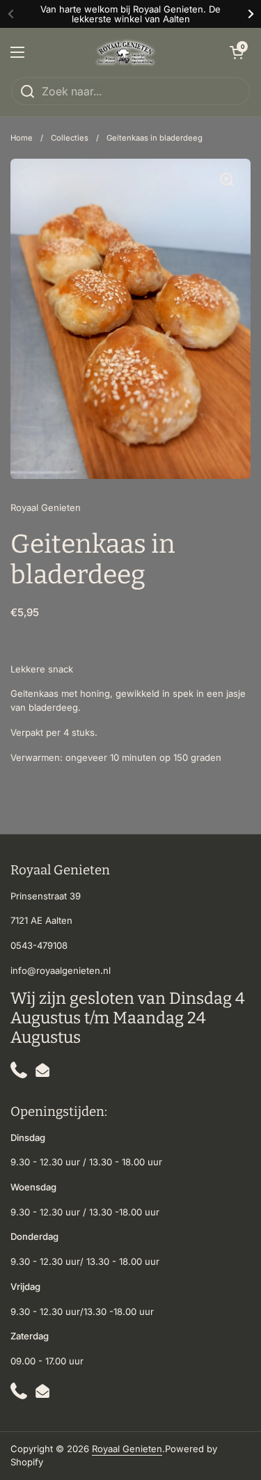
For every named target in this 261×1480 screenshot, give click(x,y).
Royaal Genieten (127, 1448)
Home (21, 138)
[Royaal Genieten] (127, 52)
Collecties (69, 138)
